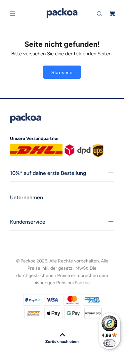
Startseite (61, 72)
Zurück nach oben (62, 341)
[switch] (109, 343)
